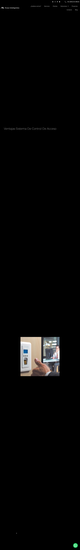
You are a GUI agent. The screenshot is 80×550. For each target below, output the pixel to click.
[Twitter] (57, 2)
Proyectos (75, 6)
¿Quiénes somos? (36, 6)
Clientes (55, 6)
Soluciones (64, 6)
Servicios (47, 6)
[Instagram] (55, 2)
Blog (76, 10)
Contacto (69, 10)
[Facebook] (53, 2)
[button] (75, 545)
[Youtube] (60, 2)
